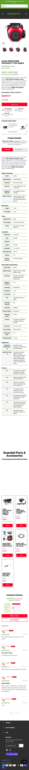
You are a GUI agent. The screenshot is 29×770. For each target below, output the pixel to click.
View (7, 525)
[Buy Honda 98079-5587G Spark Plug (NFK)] (7, 565)
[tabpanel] (14, 283)
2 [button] (13, 713)
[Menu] (3, 14)
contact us (17, 141)
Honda (4, 517)
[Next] (26, 32)
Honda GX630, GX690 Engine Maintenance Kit (7, 545)
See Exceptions (8, 111)
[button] (26, 14)
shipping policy (7, 74)
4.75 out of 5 (18, 598)
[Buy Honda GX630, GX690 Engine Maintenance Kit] (7, 536)
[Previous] (3, 32)
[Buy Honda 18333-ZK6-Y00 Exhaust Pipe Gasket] (21, 536)
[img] (5, 634)
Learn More (20, 111)
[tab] (7, 149)
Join (21, 745)
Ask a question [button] (14, 620)
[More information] (7, 349)
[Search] (26, 6)
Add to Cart (14, 104)
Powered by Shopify (6, 763)
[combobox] (13, 6)
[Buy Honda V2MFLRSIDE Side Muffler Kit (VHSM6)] (21, 501)
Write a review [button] (14, 616)
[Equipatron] (14, 14)
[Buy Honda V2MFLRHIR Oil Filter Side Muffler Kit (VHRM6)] (7, 501)
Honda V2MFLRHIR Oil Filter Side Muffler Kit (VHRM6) (6, 511)
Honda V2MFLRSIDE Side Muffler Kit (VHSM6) (20, 511)
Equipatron (4, 760)
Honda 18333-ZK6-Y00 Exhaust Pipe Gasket (21, 545)
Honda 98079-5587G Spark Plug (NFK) (6, 574)
